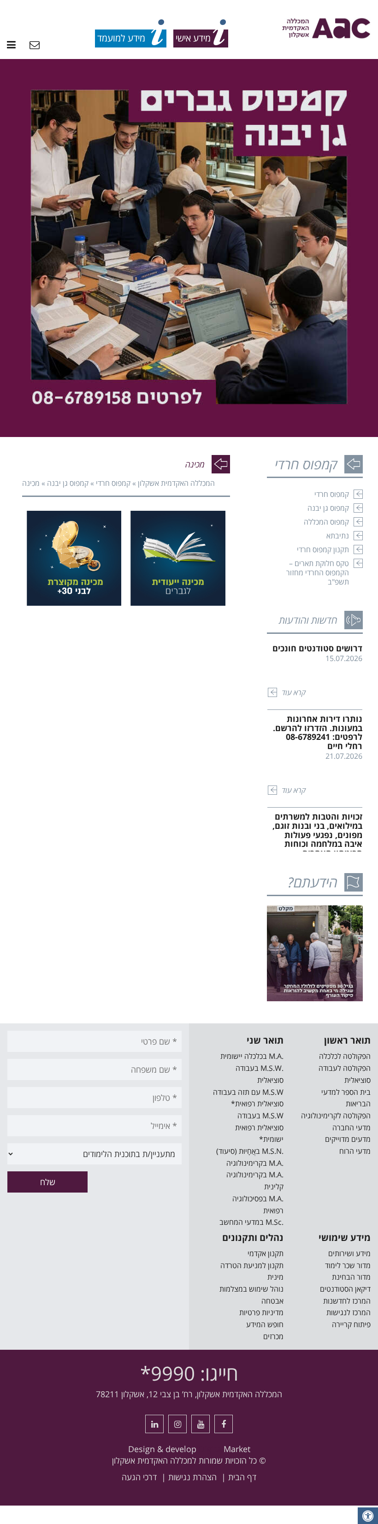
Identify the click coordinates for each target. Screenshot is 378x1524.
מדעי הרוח (355, 1151)
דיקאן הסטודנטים (345, 1289)
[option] (189, 248)
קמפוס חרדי (113, 483)
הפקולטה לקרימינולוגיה (336, 1116)
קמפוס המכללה (326, 522)
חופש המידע (265, 1324)
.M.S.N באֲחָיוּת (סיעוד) (250, 1151)
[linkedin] (154, 1423)
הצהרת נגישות (192, 1477)
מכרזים (273, 1336)
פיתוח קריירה (351, 1324)
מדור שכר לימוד (348, 1265)
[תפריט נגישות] (368, 1515)
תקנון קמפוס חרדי (323, 549)
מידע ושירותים (349, 1253)
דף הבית (242, 1477)
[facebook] (223, 1423)
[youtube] (200, 1423)
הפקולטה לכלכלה (345, 1056)
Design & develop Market (189, 1448)
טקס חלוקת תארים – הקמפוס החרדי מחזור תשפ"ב (317, 572)
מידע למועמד (121, 38)
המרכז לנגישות (348, 1312)
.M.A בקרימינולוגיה (255, 1163)
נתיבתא (337, 536)
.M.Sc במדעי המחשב (251, 1222)
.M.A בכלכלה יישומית (252, 1056)
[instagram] (177, 1423)
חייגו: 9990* (189, 1373)
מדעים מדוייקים (348, 1139)
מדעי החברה (351, 1127)
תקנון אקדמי (266, 1253)
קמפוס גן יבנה (68, 483)
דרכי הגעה (139, 1477)
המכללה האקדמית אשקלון (176, 483)
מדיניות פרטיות (261, 1312)
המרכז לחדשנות (347, 1301)
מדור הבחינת (351, 1277)
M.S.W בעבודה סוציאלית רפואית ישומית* (259, 1127)
